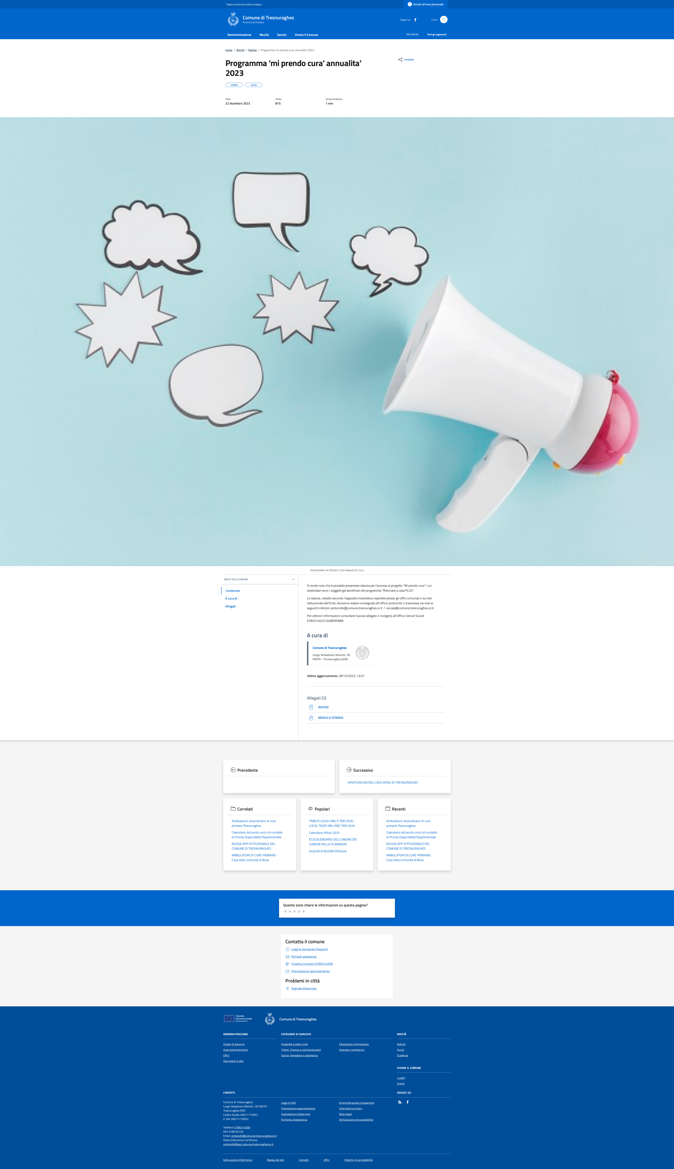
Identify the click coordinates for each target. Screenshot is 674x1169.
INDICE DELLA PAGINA (236, 579)
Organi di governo (234, 1044)
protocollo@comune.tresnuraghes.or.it (254, 1136)
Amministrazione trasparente (356, 1103)
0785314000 (242, 1127)
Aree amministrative (235, 1050)
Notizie (252, 50)
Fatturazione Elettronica (237, 1160)
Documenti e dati (233, 1061)
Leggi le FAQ (288, 1103)
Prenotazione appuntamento (298, 1108)
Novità (240, 50)
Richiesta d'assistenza (294, 1120)
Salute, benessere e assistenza (299, 1055)
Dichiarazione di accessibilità (356, 1120)
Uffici (226, 1055)
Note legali (345, 1114)
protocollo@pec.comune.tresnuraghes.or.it (248, 1144)
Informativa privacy (350, 1108)
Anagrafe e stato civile (294, 1044)
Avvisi (400, 1050)
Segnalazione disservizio (295, 1114)
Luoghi (401, 1078)
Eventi (401, 1083)
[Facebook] (413, 19)
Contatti (304, 1160)
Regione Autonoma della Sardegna (244, 4)
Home (228, 50)
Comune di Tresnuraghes (330, 647)
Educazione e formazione (354, 1044)
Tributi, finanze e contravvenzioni (301, 1050)
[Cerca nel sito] (444, 19)
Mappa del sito (275, 1160)
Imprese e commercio (351, 1050)
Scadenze (402, 1055)
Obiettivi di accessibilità (358, 1160)
